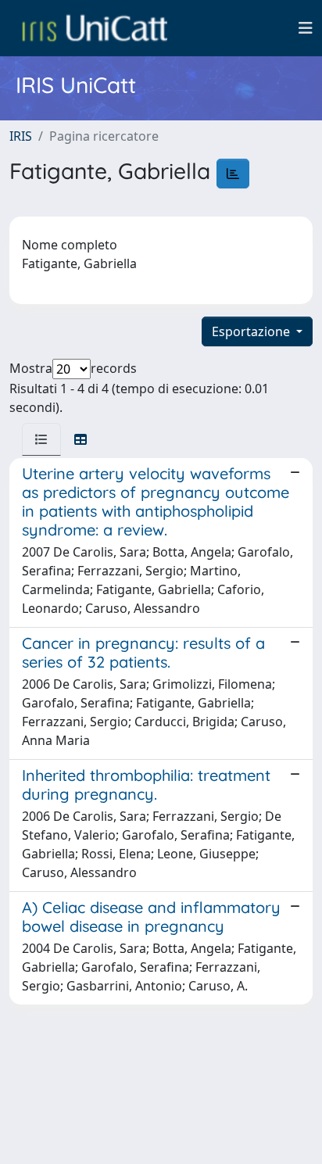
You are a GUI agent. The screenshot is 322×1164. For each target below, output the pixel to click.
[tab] (41, 439)
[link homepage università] (94, 28)
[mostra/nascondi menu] (306, 28)
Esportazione (252, 331)
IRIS (20, 136)
